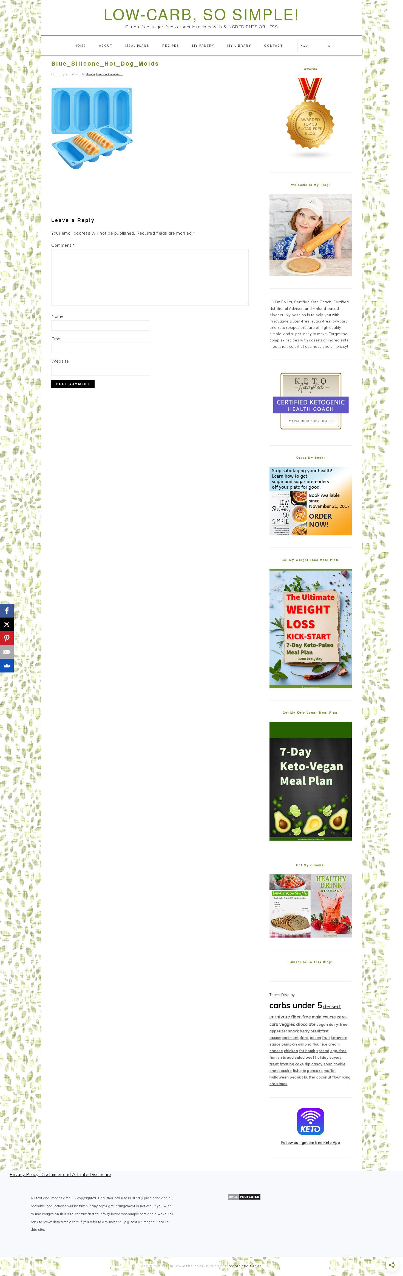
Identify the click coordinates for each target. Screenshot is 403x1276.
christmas (278, 1084)
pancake (315, 1070)
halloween (279, 1077)
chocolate (306, 1024)
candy (317, 1064)
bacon (315, 1037)
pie (303, 1070)
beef (310, 1057)
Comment (63, 245)
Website (60, 361)
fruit (326, 1037)
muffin (330, 1070)
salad (300, 1057)
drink (304, 1037)
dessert (332, 1006)
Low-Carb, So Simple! (202, 13)
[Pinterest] (7, 638)
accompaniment (284, 1037)
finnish (275, 1057)
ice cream (331, 1044)
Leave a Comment (109, 74)
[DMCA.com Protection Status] (244, 1198)
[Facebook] (7, 611)
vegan (322, 1024)
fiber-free (301, 1016)
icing (346, 1077)
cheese (276, 1051)
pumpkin (289, 1044)
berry (305, 1031)
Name (57, 316)
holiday (322, 1057)
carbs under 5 (295, 1005)
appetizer (278, 1031)
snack (293, 1031)
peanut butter (303, 1077)
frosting (287, 1064)
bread (288, 1057)
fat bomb (307, 1051)
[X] (7, 624)
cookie (340, 1064)
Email (57, 338)
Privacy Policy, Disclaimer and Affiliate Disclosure (60, 1174)
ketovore (339, 1037)
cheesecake (280, 1070)
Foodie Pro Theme (245, 1266)
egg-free (338, 1051)
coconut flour (328, 1077)
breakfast (320, 1031)
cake (299, 1064)
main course (324, 1016)
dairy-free (338, 1024)
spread (322, 1051)
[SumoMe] (7, 665)
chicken (291, 1051)
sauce (275, 1044)
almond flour (309, 1044)
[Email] (7, 652)
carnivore (279, 1016)
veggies (287, 1024)
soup (328, 1064)
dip (308, 1064)
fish (296, 1070)
